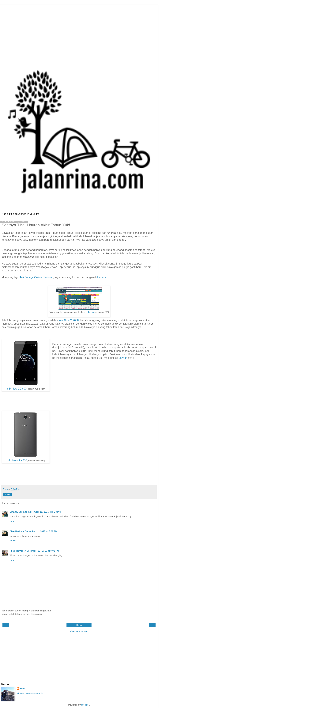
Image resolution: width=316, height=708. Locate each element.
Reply (12, 521)
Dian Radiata (17, 531)
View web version (79, 631)
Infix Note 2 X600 (69, 320)
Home (79, 625)
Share (7, 494)
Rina (22, 688)
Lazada (101, 277)
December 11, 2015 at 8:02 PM (42, 550)
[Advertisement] (79, 28)
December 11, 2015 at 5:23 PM (44, 511)
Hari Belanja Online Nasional (36, 277)
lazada (91, 312)
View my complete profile (30, 693)
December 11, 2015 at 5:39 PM (41, 531)
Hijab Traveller (18, 550)
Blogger (85, 704)
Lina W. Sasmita (18, 511)
